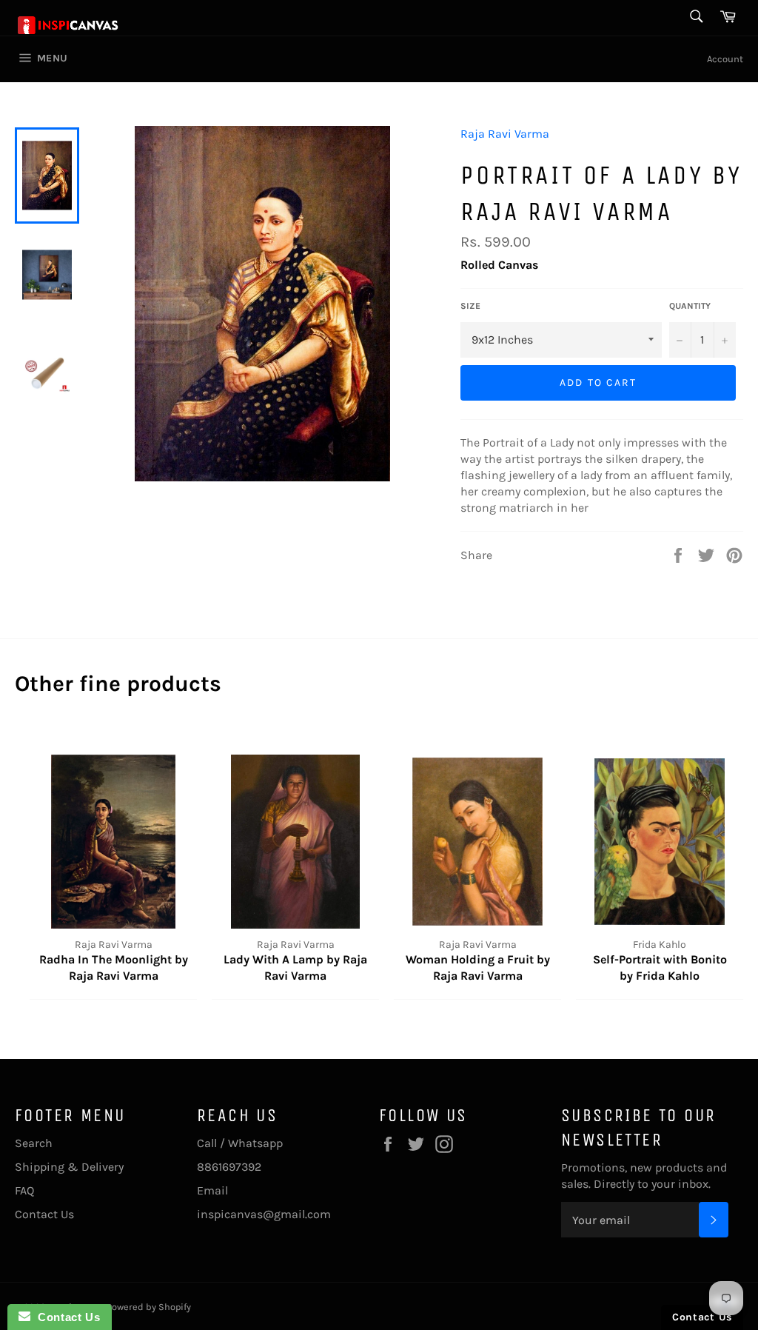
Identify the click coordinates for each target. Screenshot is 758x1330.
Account (725, 58)
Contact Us (44, 1214)
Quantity (690, 306)
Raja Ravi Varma (504, 134)
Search (34, 1143)
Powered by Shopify (149, 1306)
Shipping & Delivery (69, 1167)
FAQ (24, 1190)
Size (470, 306)
